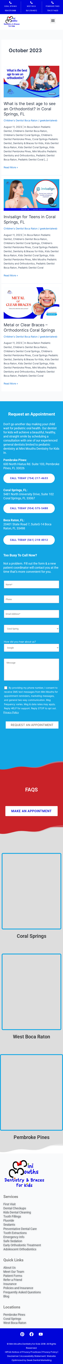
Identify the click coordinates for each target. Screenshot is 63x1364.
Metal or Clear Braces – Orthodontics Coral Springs (29, 327)
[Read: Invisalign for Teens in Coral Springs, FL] (31, 194)
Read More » (11, 167)
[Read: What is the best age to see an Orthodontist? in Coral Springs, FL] (31, 81)
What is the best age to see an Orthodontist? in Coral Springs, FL (30, 109)
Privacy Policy (11, 712)
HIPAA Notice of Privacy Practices (23, 1352)
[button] (53, 20)
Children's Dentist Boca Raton (21, 120)
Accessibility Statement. (33, 1356)
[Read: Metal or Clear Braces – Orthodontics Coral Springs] (31, 302)
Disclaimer (13, 1356)
